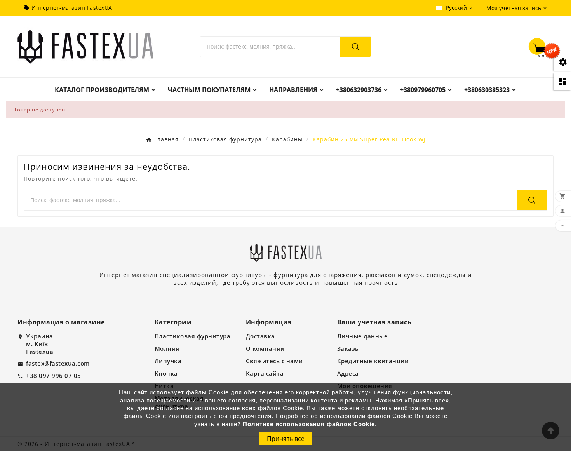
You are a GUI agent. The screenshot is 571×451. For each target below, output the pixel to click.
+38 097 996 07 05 (53, 376)
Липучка (168, 361)
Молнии (167, 348)
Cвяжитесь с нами (274, 361)
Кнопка (166, 373)
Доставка (260, 336)
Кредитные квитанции (373, 361)
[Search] (355, 46)
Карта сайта (265, 373)
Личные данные (362, 336)
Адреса (348, 373)
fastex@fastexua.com (58, 363)
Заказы (348, 348)
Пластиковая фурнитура (193, 336)
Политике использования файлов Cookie (309, 424)
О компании (265, 348)
